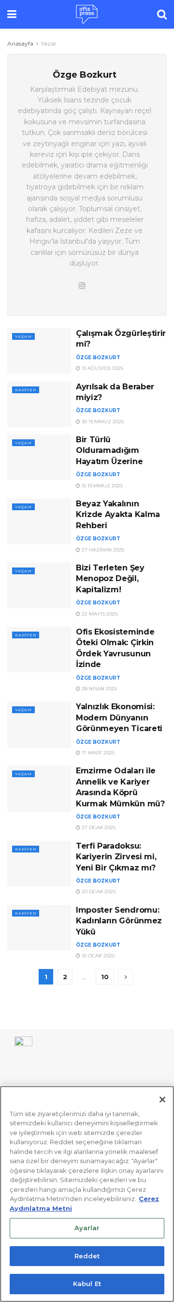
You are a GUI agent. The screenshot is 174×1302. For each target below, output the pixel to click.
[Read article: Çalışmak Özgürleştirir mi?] (39, 351)
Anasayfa (20, 43)
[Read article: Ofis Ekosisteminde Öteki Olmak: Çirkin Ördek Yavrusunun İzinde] (39, 649)
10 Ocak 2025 (97, 955)
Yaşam (23, 336)
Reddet (87, 1256)
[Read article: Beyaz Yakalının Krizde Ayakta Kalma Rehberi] (39, 521)
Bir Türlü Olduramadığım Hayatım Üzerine (109, 450)
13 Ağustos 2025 (101, 368)
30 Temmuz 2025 (102, 421)
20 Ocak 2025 (98, 891)
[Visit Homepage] (87, 14)
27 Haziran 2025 (102, 550)
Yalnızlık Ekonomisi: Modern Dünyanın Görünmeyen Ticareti (119, 717)
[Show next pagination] (125, 977)
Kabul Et (87, 1283)
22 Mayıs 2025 (98, 614)
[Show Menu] (11, 14)
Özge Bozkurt (98, 357)
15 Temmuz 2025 (101, 486)
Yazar (49, 43)
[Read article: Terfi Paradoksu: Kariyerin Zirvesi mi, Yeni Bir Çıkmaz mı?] (39, 863)
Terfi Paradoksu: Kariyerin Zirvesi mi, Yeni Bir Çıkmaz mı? (116, 856)
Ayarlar (87, 1228)
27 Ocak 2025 (98, 827)
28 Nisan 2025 (98, 688)
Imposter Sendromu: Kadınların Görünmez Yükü (119, 920)
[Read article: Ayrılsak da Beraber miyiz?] (39, 404)
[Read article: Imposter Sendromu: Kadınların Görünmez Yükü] (39, 928)
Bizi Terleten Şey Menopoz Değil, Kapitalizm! (110, 578)
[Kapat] (162, 1099)
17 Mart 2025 (97, 753)
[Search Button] (162, 14)
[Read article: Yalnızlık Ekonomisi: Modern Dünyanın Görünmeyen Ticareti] (39, 724)
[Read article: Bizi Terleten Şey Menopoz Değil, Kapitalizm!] (39, 585)
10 (105, 977)
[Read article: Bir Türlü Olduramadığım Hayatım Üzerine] (39, 457)
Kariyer (25, 389)
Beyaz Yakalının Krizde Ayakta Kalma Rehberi (118, 514)
